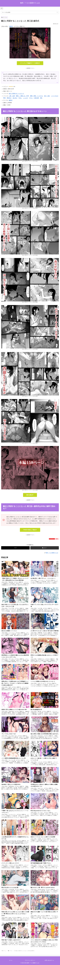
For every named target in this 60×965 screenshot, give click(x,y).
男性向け (9, 98)
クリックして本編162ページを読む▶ (30, 63)
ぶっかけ (25, 98)
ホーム (10, 960)
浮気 (41, 98)
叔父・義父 (47, 96)
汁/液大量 (36, 98)
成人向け (15, 98)
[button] (57, 12)
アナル (31, 98)
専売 (4, 98)
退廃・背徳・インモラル (36, 96)
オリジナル (5, 17)
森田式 (11, 26)
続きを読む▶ (30, 495)
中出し (20, 98)
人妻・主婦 (12, 96)
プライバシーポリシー (30, 960)
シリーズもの (54, 96)
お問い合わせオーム (49, 960)
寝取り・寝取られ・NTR (22, 96)
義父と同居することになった (16, 93)
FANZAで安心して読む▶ (30, 529)
